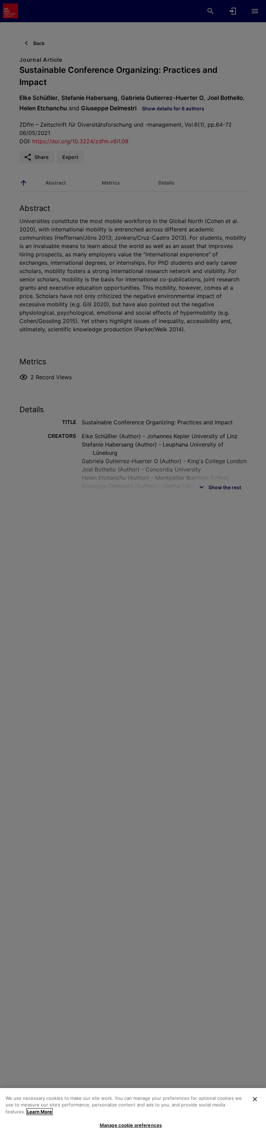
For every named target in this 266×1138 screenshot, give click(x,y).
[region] (133, 1113)
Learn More (39, 1111)
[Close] (255, 1099)
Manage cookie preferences (131, 1125)
